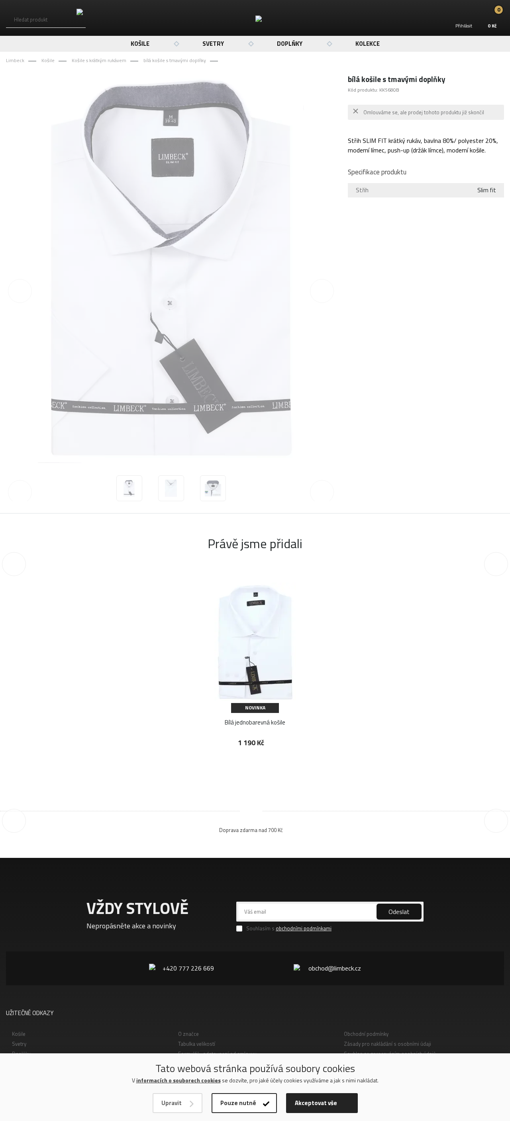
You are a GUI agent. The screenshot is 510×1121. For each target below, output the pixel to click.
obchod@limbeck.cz (334, 968)
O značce (188, 1034)
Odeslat (399, 911)
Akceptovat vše (316, 1102)
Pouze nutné (238, 1102)
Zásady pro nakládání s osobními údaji (387, 1044)
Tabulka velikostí (196, 1044)
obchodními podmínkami (304, 928)
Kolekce (367, 43)
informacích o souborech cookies (178, 1080)
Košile (140, 43)
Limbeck (15, 60)
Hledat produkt (30, 19)
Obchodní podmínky (366, 1034)
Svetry (213, 43)
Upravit (171, 1102)
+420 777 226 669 (188, 968)
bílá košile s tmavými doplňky (174, 60)
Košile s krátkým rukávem (99, 60)
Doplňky (289, 43)
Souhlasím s (289, 929)
